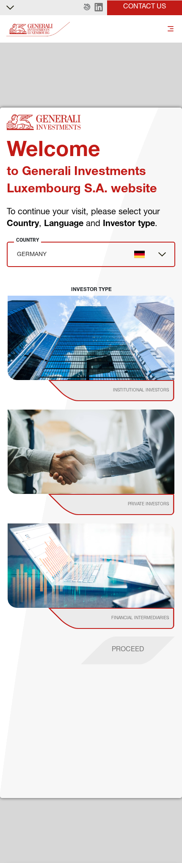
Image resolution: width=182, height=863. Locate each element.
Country (27, 240)
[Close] (166, 800)
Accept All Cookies (124, 849)
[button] (87, 7)
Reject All (59, 849)
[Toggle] (170, 29)
